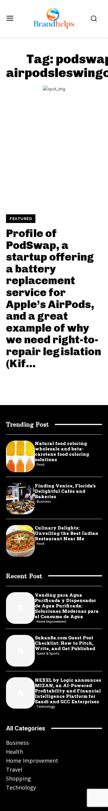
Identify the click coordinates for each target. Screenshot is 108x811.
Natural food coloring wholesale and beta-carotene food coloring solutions (62, 451)
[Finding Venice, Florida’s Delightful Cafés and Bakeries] (20, 499)
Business (44, 501)
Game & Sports (48, 653)
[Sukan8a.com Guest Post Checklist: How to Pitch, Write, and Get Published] (20, 651)
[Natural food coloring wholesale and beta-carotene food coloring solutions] (20, 456)
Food (40, 464)
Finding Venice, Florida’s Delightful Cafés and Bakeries (65, 491)
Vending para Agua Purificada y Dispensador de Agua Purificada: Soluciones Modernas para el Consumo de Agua (67, 605)
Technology (46, 706)
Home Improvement (51, 621)
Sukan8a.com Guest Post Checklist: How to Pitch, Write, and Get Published (65, 643)
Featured (21, 218)
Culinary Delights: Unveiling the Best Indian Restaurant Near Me (66, 533)
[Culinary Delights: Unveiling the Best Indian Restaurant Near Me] (20, 541)
